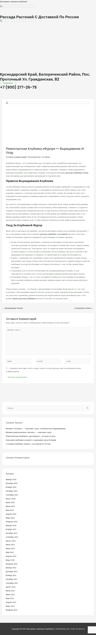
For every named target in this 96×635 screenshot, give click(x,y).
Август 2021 (11, 587)
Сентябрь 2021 (12, 583)
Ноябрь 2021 (11, 575)
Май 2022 (10, 552)
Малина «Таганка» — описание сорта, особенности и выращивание (36, 428)
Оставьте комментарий (16, 157)
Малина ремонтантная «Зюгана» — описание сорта (29, 432)
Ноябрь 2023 (11, 487)
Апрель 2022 (11, 556)
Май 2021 (10, 598)
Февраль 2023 (11, 521)
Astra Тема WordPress (75, 629)
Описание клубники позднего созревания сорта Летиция (31, 440)
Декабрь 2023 (11, 483)
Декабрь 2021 (11, 571)
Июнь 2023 (10, 506)
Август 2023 (11, 498)
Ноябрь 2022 (11, 529)
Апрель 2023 (11, 514)
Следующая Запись (83, 308)
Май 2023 (10, 510)
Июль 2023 (10, 502)
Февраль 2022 (11, 564)
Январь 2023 (11, 525)
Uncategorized (34, 157)
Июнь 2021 (10, 594)
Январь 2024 (11, 479)
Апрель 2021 (11, 602)
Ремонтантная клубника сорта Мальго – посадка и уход (30, 436)
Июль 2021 (10, 590)
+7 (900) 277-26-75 (18, 87)
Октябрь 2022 (11, 533)
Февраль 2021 (11, 610)
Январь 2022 (11, 567)
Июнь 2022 (10, 548)
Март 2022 (10, 560)
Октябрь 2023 (11, 491)
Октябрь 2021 (11, 579)
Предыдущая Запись (13, 308)
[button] (48, 91)
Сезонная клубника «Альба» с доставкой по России (28, 444)
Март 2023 (10, 518)
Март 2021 (10, 606)
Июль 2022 (10, 544)
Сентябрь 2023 (12, 495)
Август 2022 (11, 541)
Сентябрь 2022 (12, 537)
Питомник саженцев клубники (13, 1)
